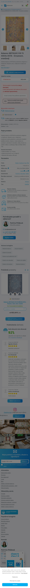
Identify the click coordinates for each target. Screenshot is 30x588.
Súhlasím (15, 584)
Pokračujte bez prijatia (15, 580)
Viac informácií (24, 573)
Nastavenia (15, 577)
